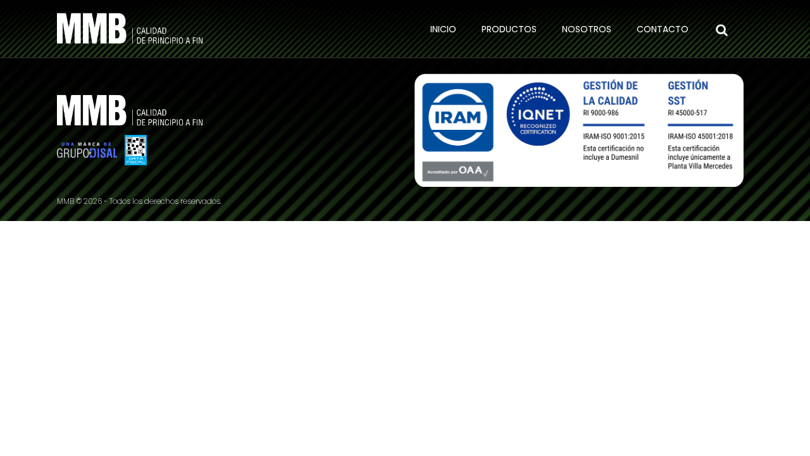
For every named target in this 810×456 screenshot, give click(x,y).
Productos (509, 29)
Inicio (443, 29)
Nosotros (586, 29)
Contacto (662, 29)
